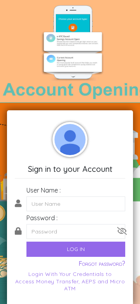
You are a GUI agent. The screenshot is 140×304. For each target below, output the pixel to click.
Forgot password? (102, 263)
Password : (42, 218)
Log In (76, 249)
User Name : (43, 190)
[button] (122, 231)
